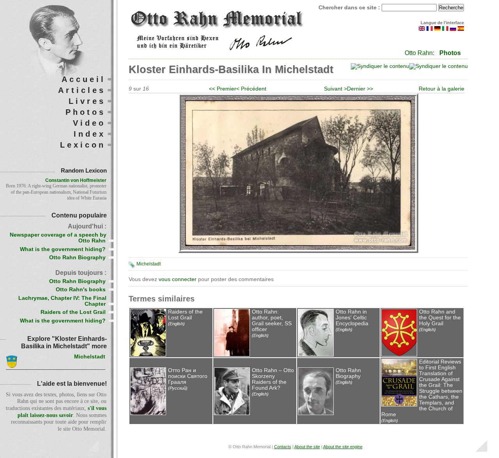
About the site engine (343, 446)
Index (90, 134)
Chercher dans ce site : (350, 8)
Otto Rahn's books (81, 289)
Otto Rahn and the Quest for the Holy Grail (440, 317)
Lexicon (83, 145)
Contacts (282, 446)
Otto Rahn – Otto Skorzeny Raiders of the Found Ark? (273, 379)
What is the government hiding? (63, 249)
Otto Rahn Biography (348, 373)
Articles (82, 90)
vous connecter (177, 279)
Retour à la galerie (441, 89)
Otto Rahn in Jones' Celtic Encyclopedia (352, 317)
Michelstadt (148, 264)
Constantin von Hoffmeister (75, 180)
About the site (307, 446)
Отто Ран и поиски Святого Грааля (187, 376)
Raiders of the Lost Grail (185, 315)
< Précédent (251, 89)
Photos (450, 53)
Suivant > (335, 89)
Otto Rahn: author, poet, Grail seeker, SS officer (272, 320)
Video (89, 123)
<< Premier (222, 89)
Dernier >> (360, 89)
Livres (87, 101)
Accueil (84, 79)
